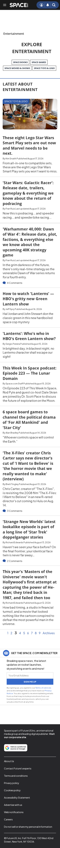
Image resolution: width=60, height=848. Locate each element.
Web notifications (14, 812)
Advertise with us (13, 804)
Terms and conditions (16, 775)
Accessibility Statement (17, 797)
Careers (8, 819)
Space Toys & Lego (16, 101)
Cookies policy (12, 790)
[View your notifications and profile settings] (47, 5)
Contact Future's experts (17, 768)
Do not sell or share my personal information (28, 826)
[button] (54, 5)
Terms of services (43, 688)
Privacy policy (11, 782)
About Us (9, 761)
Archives (49, 633)
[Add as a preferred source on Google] (15, 747)
